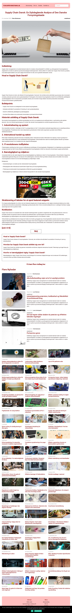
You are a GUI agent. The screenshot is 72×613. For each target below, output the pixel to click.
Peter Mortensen (16, 18)
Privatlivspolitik (38, 610)
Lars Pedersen (36, 292)
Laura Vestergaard (37, 310)
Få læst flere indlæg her (36, 264)
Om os (35, 5)
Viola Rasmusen (36, 273)
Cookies (40, 5)
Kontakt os (46, 5)
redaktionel (67, 18)
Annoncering (29, 5)
